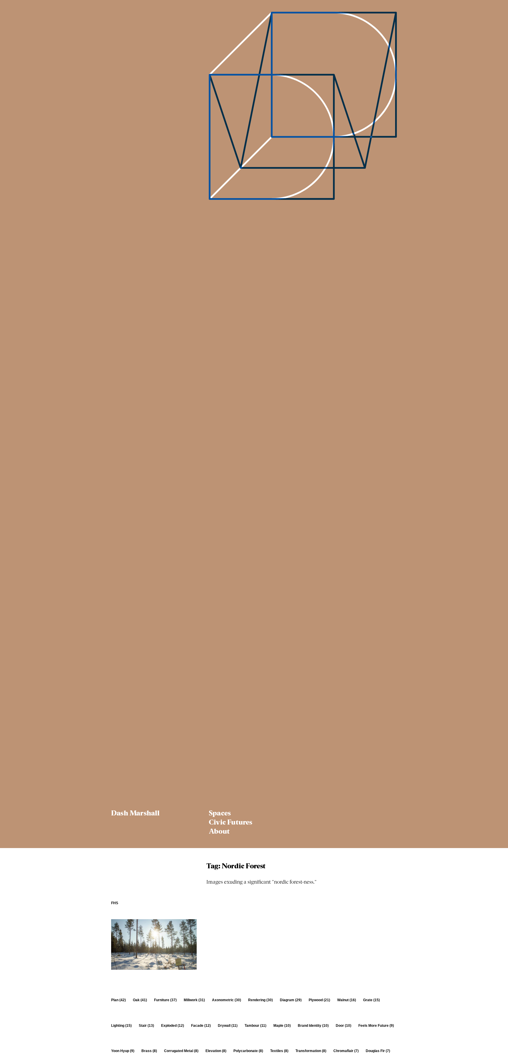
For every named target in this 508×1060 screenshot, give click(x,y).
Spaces (220, 813)
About (219, 832)
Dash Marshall (135, 813)
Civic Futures (231, 822)
